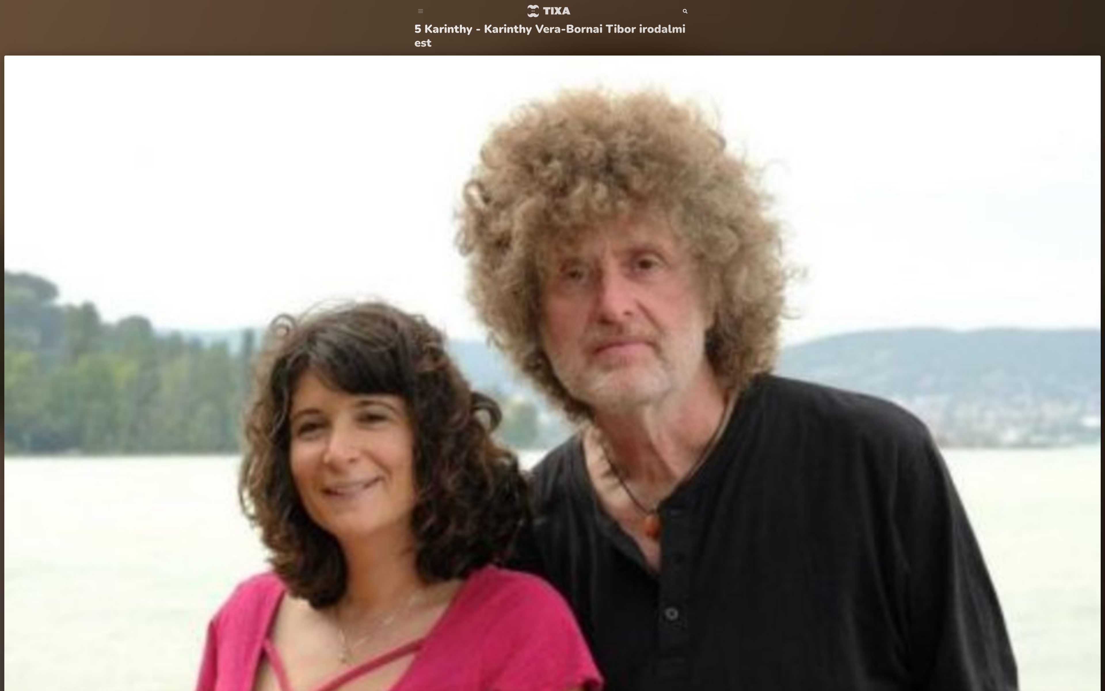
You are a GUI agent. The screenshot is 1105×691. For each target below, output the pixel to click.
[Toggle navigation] (420, 11)
